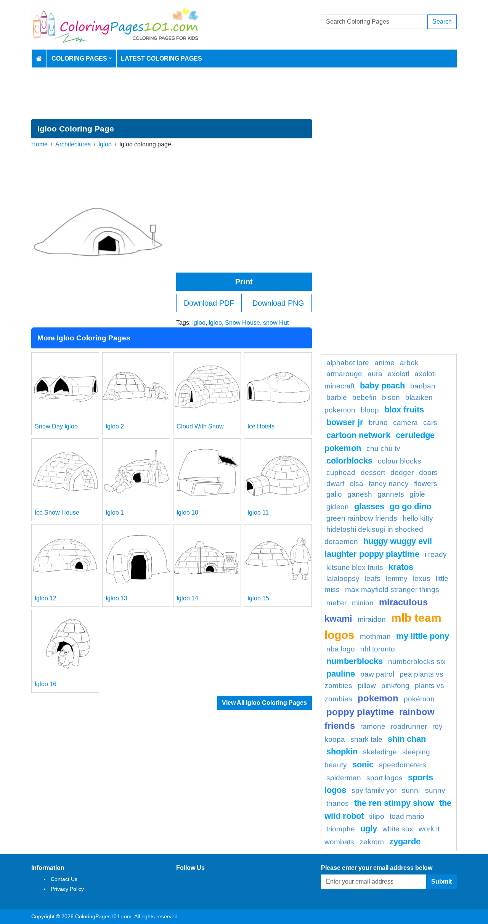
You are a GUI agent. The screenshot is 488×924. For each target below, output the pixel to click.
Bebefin (364, 397)
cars (430, 423)
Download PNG (278, 303)
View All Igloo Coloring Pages (264, 702)
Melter (336, 603)
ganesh (359, 494)
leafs (372, 578)
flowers (425, 484)
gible (417, 494)
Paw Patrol (377, 674)
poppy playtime (360, 712)
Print (244, 282)
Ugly (368, 828)
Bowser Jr (344, 422)
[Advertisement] (244, 93)
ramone (372, 726)
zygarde (405, 841)
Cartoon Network (358, 435)
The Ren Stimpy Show (394, 803)
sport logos (384, 778)
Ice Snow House (57, 512)
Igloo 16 (45, 684)
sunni (411, 790)
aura (375, 374)
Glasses (369, 506)
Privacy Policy (67, 889)
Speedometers (402, 765)
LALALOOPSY (343, 578)
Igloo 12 (45, 598)
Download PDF (209, 303)
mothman (375, 636)
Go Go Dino (410, 506)
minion (363, 603)
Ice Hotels (260, 426)
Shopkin (342, 751)
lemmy (397, 578)
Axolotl (398, 374)
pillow (367, 686)
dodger (402, 472)
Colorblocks (349, 460)
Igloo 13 (116, 598)
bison (391, 397)
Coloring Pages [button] (79, 58)
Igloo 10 (187, 512)
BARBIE (336, 397)
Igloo (105, 144)
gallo (334, 494)
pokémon (419, 699)
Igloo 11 (258, 512)
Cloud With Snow (200, 426)
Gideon (337, 507)
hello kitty (418, 518)
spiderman (343, 778)
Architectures (73, 144)
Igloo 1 (115, 512)
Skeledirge (380, 752)
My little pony (422, 636)
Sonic (363, 764)
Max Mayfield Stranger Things (392, 590)
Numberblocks (354, 661)
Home (39, 144)
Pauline (340, 674)
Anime (384, 363)
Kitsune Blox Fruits (354, 567)
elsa (356, 484)
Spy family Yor (374, 790)
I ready (436, 554)
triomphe (340, 829)
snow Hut (276, 322)
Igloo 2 (115, 426)
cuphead (340, 472)
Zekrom (372, 842)
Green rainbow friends (361, 518)
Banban (422, 386)
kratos (400, 567)
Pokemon (378, 698)
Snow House (242, 322)
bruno (378, 423)
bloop (370, 410)
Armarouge (344, 374)
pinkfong (395, 686)
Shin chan (407, 739)
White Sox (397, 829)
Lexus (421, 578)
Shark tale (366, 739)
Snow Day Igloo (56, 426)
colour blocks (399, 461)
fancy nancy (389, 484)
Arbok (409, 363)
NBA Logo (340, 649)
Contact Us (64, 879)
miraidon (372, 619)
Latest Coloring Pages (161, 58)
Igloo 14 (187, 598)
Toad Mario (407, 816)
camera (405, 423)
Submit (441, 881)
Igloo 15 (258, 598)
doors (428, 472)
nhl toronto (377, 649)
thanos (337, 803)
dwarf (335, 484)
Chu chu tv (383, 448)
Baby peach (382, 385)
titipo (376, 816)
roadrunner (409, 726)
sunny (435, 790)
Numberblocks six (417, 662)
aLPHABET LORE (347, 363)
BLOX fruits (404, 409)
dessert (373, 472)
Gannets (390, 494)
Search (442, 21)
